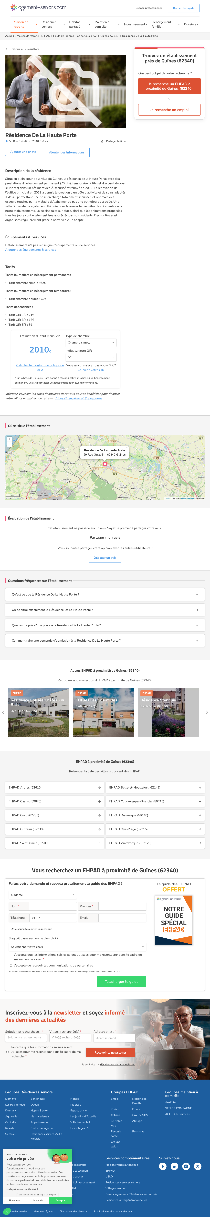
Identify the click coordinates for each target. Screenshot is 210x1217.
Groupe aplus (115, 1144)
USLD (109, 1176)
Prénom (86, 906)
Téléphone (19, 918)
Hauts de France (63, 36)
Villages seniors (115, 1188)
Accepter (61, 1200)
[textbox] (35, 917)
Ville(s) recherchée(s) (64, 1032)
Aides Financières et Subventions (78, 398)
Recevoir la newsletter (110, 1052)
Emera (136, 1109)
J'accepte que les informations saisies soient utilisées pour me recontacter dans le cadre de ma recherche (46, 1051)
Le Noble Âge (116, 1123)
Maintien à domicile (101, 24)
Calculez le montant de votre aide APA (40, 367)
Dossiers (190, 24)
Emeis (114, 1099)
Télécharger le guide (121, 981)
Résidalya (138, 1131)
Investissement (134, 24)
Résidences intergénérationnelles (126, 1200)
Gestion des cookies (16, 1211)
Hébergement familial (161, 24)
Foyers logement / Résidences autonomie (131, 1194)
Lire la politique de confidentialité (22, 1189)
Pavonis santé (116, 1134)
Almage (137, 1121)
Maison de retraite (21, 24)
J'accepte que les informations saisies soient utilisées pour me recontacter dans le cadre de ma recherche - (78, 957)
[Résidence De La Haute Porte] (105, 464)
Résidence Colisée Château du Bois (38, 702)
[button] (7, 1211)
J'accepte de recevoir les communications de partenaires (53, 965)
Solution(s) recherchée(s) (23, 1032)
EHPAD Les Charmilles (96, 700)
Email (84, 918)
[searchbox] (26, 1037)
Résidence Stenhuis (158, 700)
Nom (15, 906)
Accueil (9, 36)
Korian (115, 1109)
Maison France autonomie (121, 1165)
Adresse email (104, 1031)
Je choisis (37, 1200)
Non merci (14, 1200)
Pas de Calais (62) (86, 36)
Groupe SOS (140, 1115)
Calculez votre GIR (91, 370)
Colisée (115, 1115)
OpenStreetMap (187, 498)
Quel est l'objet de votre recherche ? (165, 73)
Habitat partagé (74, 24)
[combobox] (36, 918)
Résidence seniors (49, 24)
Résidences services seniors (122, 1182)
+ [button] (10, 439)
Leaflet (167, 498)
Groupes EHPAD (124, 1092)
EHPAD (45, 36)
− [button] (10, 444)
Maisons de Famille (139, 1101)
